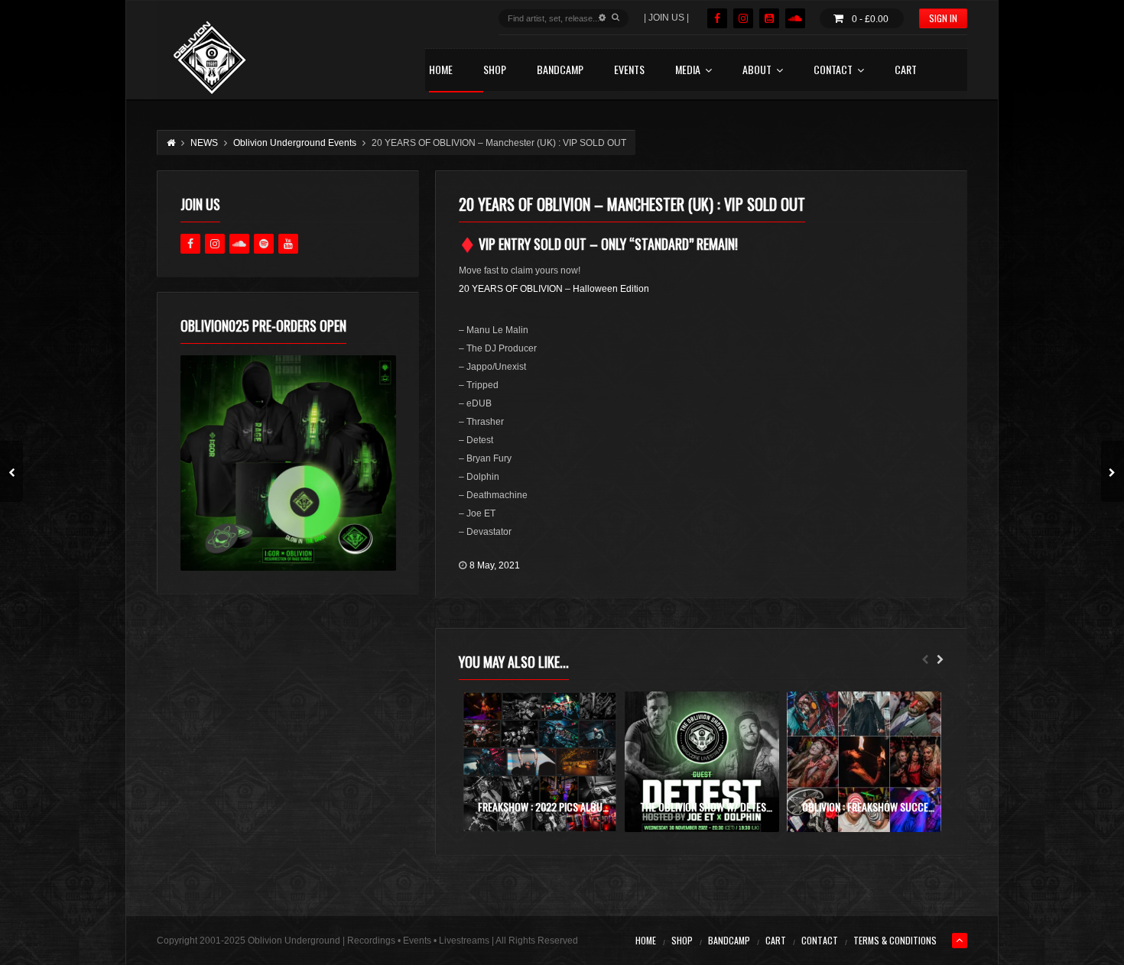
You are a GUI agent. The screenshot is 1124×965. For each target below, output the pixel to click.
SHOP (494, 70)
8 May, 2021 (494, 565)
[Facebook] (717, 18)
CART (906, 70)
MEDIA (687, 70)
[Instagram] (743, 18)
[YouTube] (769, 18)
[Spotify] (264, 244)
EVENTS (629, 70)
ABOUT (757, 70)
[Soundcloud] (795, 18)
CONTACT (833, 70)
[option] (540, 761)
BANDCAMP (560, 70)
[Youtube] (288, 244)
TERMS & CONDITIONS (895, 940)
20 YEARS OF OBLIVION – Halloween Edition (554, 288)
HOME (441, 70)
